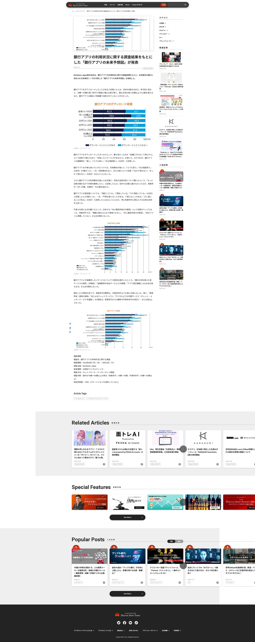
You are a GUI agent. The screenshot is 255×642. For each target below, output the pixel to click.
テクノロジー (163, 34)
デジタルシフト (80, 398)
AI (160, 37)
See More (127, 517)
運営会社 (120, 630)
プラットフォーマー (165, 41)
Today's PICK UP (148, 68)
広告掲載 (165, 630)
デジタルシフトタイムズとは (83, 630)
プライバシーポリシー (150, 630)
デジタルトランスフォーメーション (97, 398)
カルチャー (162, 30)
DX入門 (161, 27)
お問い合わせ (133, 630)
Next (183, 449)
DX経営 (161, 23)
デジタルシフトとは (104, 630)
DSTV (163, 4)
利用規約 (176, 630)
